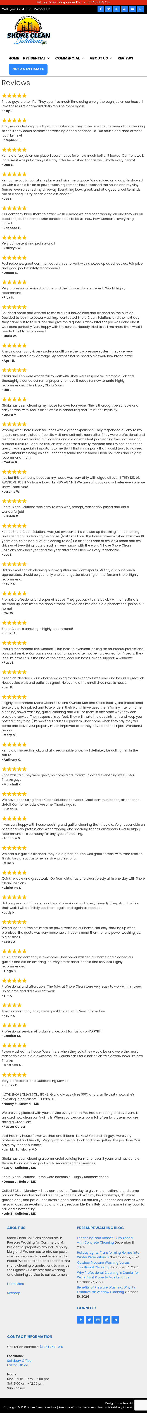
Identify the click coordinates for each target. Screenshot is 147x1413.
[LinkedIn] (132, 9)
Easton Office (17, 1365)
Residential (34, 58)
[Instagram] (116, 9)
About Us (99, 58)
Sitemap (13, 1293)
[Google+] (140, 9)
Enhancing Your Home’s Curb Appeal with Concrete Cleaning (105, 1240)
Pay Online (42, 9)
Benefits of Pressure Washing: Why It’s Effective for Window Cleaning (106, 1289)
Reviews (125, 58)
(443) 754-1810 (51, 1347)
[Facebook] (101, 9)
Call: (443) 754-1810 (16, 9)
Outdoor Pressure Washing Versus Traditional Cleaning (103, 1264)
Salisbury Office (19, 1361)
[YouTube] (124, 9)
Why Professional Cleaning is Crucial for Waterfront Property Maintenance (108, 1275)
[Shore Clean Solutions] (28, 30)
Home (14, 58)
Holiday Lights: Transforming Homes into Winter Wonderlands (108, 1254)
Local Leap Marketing (129, 1403)
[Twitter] (108, 9)
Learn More (15, 1284)
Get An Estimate (28, 69)
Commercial (67, 58)
